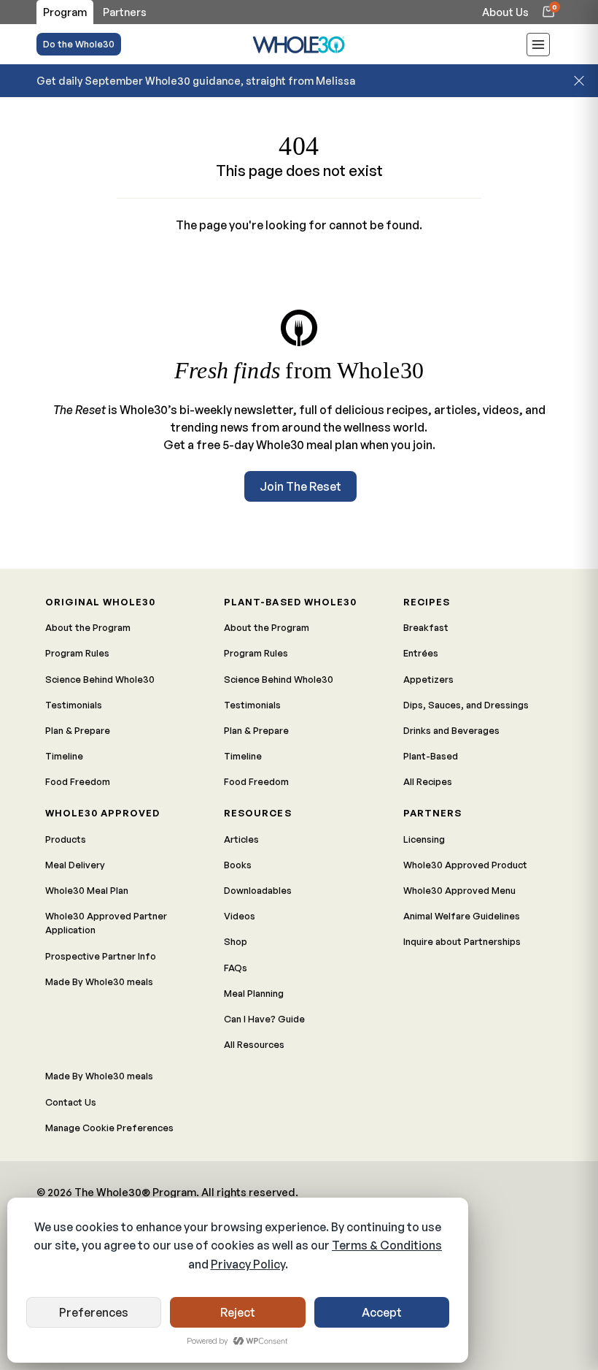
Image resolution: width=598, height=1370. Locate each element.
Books (238, 864)
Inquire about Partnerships (462, 941)
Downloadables (258, 890)
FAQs (235, 967)
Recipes (426, 602)
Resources (257, 813)
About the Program (88, 627)
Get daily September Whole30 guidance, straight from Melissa (195, 80)
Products (65, 839)
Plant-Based (430, 756)
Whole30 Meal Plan (86, 890)
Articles (241, 839)
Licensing (424, 839)
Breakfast (425, 627)
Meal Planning (254, 993)
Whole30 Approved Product (465, 864)
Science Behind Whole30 (100, 679)
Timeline (64, 756)
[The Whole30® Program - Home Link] (299, 44)
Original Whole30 (100, 602)
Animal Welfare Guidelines (461, 916)
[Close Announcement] (579, 80)
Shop (235, 941)
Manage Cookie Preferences (109, 1127)
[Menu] (538, 47)
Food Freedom (77, 781)
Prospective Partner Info (100, 956)
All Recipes (427, 781)
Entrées (420, 653)
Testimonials (73, 705)
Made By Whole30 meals (99, 981)
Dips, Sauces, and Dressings (466, 705)
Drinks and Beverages (451, 730)
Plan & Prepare (77, 730)
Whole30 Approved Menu (459, 890)
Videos (239, 916)
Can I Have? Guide (264, 1019)
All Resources (254, 1044)
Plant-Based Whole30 (290, 602)
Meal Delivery (75, 864)
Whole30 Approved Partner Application (106, 922)
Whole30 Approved (102, 813)
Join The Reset (300, 486)
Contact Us (70, 1102)
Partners (432, 813)
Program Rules (77, 653)
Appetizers (428, 679)
